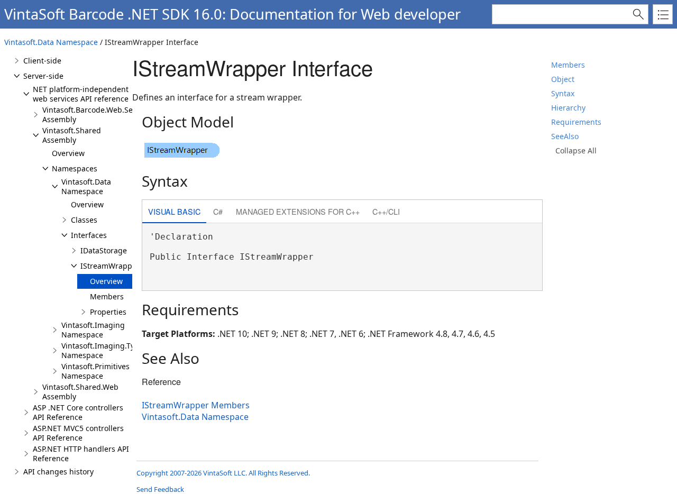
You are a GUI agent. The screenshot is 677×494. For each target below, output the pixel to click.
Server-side (43, 76)
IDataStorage (103, 250)
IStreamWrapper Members (196, 405)
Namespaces (74, 168)
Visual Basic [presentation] (174, 211)
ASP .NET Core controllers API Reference (78, 412)
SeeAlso (565, 136)
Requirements (576, 122)
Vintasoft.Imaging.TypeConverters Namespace (121, 350)
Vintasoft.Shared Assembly (71, 135)
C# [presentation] (218, 211)
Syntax (562, 93)
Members (568, 65)
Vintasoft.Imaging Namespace (93, 330)
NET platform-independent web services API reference (81, 94)
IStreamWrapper (110, 266)
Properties (108, 312)
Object (562, 79)
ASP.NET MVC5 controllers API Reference (78, 433)
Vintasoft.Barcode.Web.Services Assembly (97, 114)
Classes (84, 220)
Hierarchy (568, 108)
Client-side (42, 61)
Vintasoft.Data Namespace (51, 42)
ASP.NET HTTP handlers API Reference (81, 453)
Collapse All (576, 150)
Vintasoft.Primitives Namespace (95, 371)
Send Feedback (160, 489)
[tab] (174, 212)
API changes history (58, 471)
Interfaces (89, 235)
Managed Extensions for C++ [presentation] (298, 211)
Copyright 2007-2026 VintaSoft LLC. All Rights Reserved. (223, 473)
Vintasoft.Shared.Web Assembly (80, 391)
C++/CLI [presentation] (386, 211)
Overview (68, 153)
